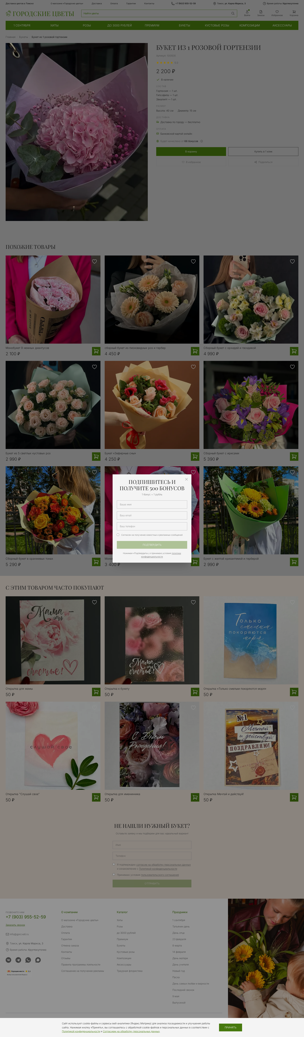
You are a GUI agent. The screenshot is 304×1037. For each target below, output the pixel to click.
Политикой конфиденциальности (81, 1031)
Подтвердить (152, 544)
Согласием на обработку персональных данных (131, 1031)
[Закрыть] (186, 479)
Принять (230, 1027)
